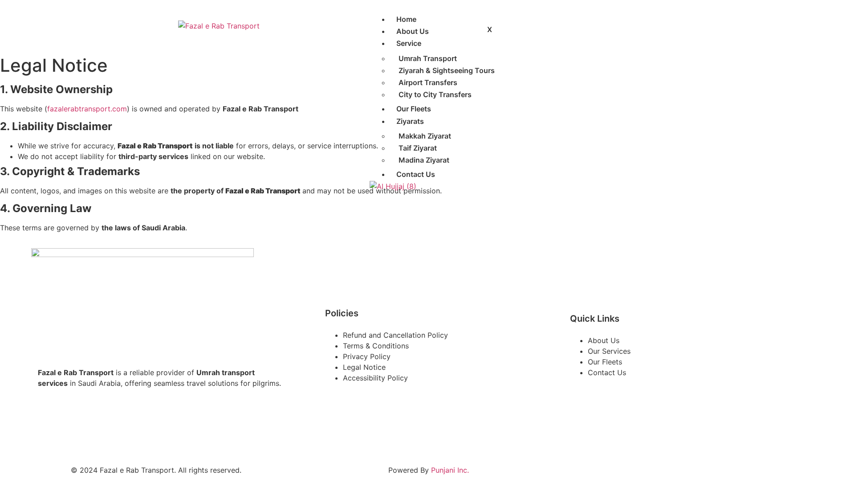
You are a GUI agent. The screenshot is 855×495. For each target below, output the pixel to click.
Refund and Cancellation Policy (395, 335)
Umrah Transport (428, 58)
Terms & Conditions (376, 345)
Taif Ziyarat (418, 147)
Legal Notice (364, 367)
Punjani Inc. (450, 470)
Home (406, 19)
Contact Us (415, 174)
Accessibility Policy (375, 377)
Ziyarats (410, 121)
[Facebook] (47, 424)
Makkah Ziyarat (425, 135)
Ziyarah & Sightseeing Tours (447, 70)
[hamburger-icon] (499, 16)
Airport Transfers (428, 82)
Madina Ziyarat (424, 159)
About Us (412, 31)
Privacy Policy (367, 356)
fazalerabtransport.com (87, 108)
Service (408, 43)
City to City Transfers (435, 94)
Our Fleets (413, 108)
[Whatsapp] (100, 424)
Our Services (609, 351)
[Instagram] (73, 424)
